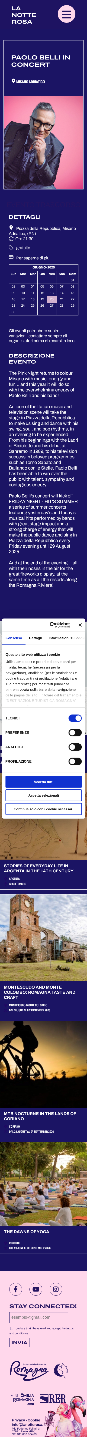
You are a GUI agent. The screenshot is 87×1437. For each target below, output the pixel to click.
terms (70, 1328)
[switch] (75, 732)
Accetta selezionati (43, 795)
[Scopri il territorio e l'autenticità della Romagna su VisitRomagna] (29, 1371)
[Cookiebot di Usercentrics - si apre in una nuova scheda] (52, 625)
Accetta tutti (43, 782)
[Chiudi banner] (80, 625)
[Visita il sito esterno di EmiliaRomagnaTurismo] (38, 1399)
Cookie (34, 1420)
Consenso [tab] (13, 638)
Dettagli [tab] (35, 638)
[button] (66, 14)
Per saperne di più (32, 258)
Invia (19, 1342)
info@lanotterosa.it (28, 1425)
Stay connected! (43, 1306)
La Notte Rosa (24, 15)
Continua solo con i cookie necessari (43, 809)
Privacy (19, 1420)
